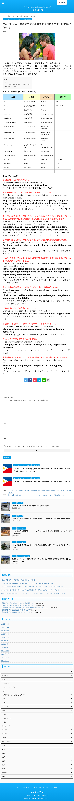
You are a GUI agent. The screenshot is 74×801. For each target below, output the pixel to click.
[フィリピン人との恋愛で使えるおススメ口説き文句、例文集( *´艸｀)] (39, 380)
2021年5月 (4, 641)
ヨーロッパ (34, 787)
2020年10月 (5, 654)
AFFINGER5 (47, 798)
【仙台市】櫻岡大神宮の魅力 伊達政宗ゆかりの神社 (30, 506)
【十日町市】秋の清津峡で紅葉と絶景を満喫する (17, 603)
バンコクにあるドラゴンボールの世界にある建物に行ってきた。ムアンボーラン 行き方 (30, 590)
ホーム (18, 787)
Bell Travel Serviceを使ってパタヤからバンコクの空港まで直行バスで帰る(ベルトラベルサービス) (33, 593)
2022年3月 (5, 637)
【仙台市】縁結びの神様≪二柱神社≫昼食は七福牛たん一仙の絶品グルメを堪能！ (42, 518)
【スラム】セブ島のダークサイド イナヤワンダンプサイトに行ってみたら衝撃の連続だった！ (37, 495)
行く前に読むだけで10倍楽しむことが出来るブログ (37, 795)
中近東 (41, 787)
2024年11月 (5, 631)
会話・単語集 (53, 787)
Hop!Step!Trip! (37, 10)
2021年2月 (4, 647)
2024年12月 (5, 627)
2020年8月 (5, 657)
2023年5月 (5, 634)
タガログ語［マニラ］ (10, 86)
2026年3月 (5, 624)
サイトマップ (26, 787)
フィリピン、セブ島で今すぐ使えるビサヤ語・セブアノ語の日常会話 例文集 (41, 481)
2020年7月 (5, 661)
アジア (46, 787)
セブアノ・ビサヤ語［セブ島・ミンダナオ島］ (17, 84)
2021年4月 (4, 644)
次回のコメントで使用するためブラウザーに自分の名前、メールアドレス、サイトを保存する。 (32, 446)
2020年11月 (5, 651)
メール (6, 431)
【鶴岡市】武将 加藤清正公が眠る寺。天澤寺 (16, 610)
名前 (5, 423)
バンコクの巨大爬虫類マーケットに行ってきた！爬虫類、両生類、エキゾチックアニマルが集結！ (33, 587)
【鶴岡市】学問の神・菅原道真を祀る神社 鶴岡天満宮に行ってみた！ (24, 608)
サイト (5, 438)
